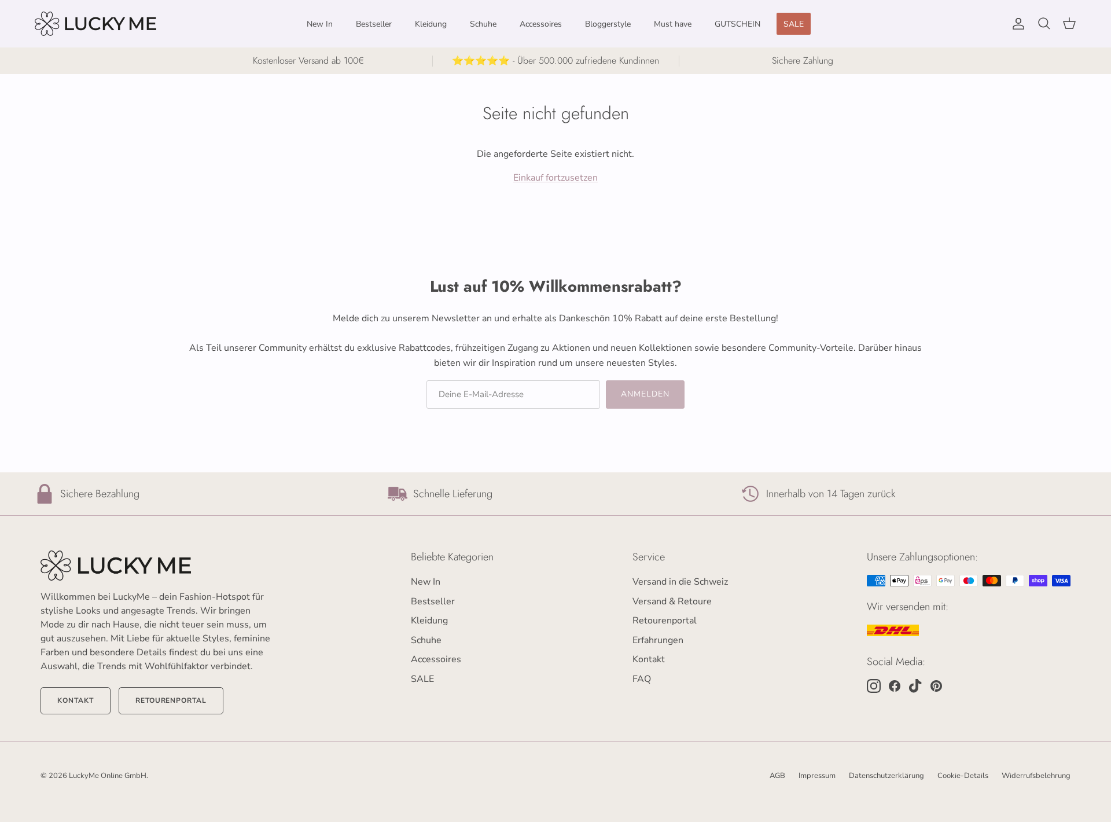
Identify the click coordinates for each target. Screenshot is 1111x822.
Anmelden (648, 484)
